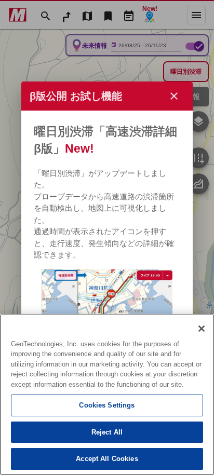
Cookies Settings (107, 405)
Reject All (107, 432)
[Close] (201, 328)
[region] (107, 394)
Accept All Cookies (107, 459)
